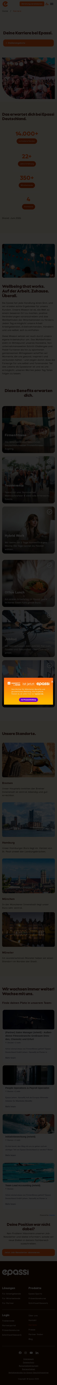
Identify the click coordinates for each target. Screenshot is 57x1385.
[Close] (52, 681)
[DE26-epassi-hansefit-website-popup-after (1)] (28, 678)
